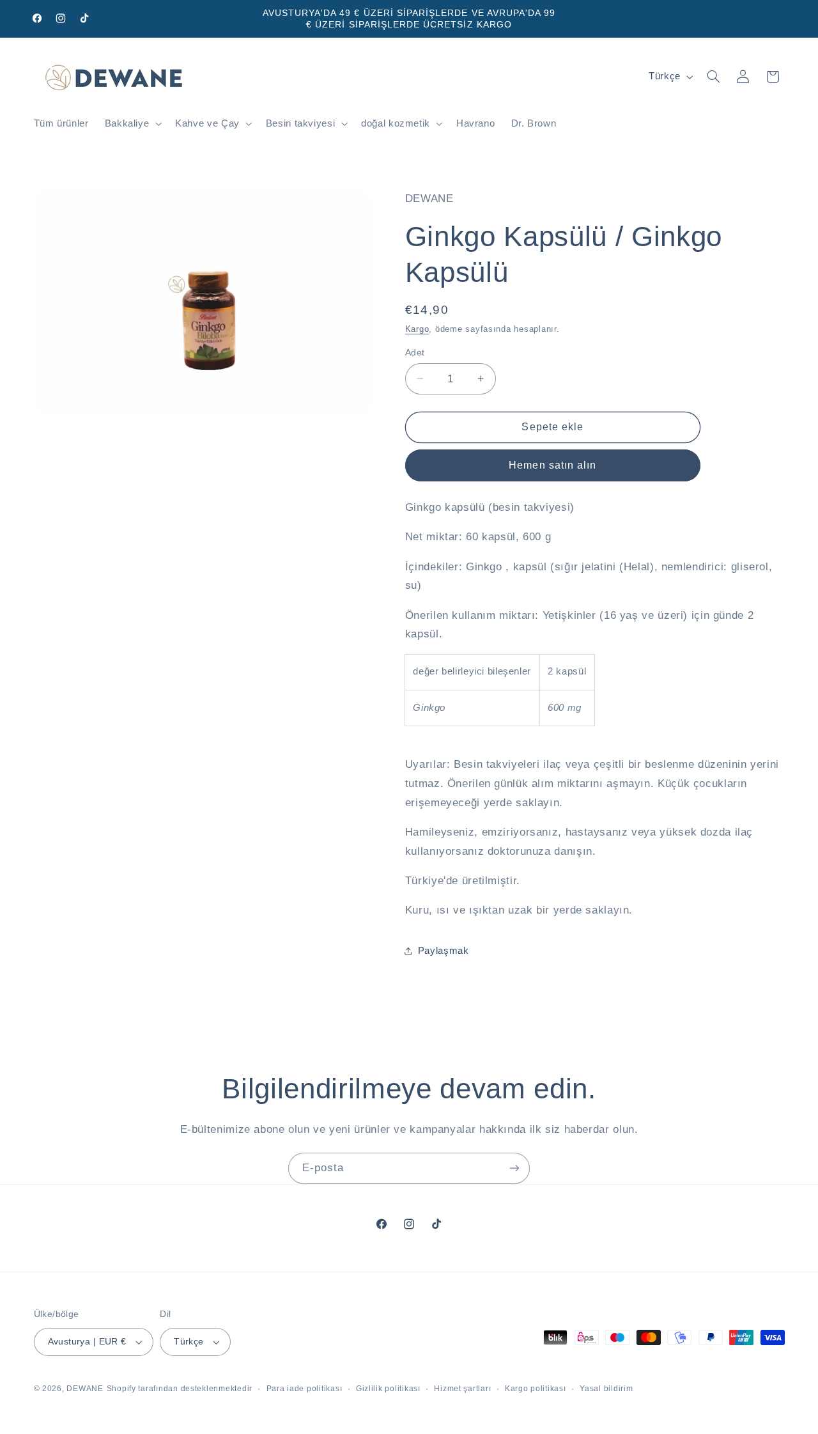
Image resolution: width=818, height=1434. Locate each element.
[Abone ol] (514, 1168)
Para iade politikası (304, 1388)
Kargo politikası (535, 1388)
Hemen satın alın (552, 464)
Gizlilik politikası (388, 1388)
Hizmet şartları (462, 1388)
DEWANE (84, 1388)
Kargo (417, 328)
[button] (131, 124)
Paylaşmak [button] (443, 951)
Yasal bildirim (606, 1388)
